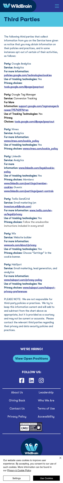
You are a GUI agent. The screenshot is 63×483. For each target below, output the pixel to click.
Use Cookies (46, 478)
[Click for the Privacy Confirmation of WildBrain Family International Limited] (31, 431)
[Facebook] (21, 380)
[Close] (58, 460)
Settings (16, 478)
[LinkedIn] (31, 380)
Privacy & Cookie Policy (19, 470)
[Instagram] (41, 380)
